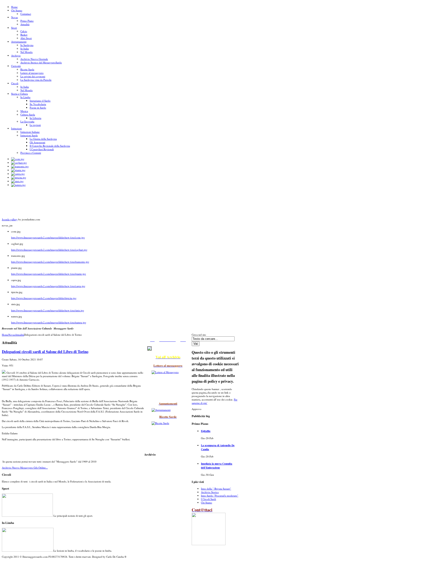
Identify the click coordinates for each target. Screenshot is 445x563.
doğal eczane (6, 562)
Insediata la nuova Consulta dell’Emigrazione (216, 465)
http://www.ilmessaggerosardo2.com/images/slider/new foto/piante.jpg (48, 273)
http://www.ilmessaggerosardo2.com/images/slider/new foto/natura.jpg (48, 322)
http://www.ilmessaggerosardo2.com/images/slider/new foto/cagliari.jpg (49, 249)
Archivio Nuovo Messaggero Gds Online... (25, 467)
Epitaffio (205, 431)
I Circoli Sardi (208, 499)
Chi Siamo (206, 502)
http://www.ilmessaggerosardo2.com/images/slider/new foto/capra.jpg (48, 286)
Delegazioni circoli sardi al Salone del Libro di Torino (45, 351)
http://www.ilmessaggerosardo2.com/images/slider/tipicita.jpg (43, 298)
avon (3, 562)
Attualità (19, 334)
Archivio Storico (210, 492)
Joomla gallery (10, 219)
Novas (11, 334)
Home (5, 334)
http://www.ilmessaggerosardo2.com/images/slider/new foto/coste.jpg (48, 237)
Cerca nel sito (199, 334)
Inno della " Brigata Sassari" (216, 488)
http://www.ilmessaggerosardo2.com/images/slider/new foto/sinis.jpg (47, 310)
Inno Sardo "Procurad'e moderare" (219, 495)
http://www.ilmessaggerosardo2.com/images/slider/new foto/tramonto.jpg (50, 261)
